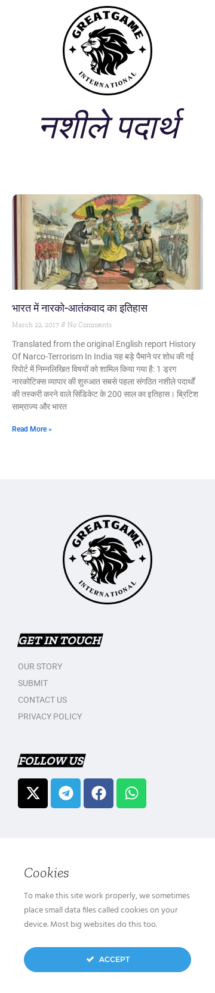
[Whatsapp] (131, 793)
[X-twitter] (33, 793)
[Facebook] (98, 793)
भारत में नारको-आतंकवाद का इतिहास (80, 308)
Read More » (32, 429)
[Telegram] (66, 793)
